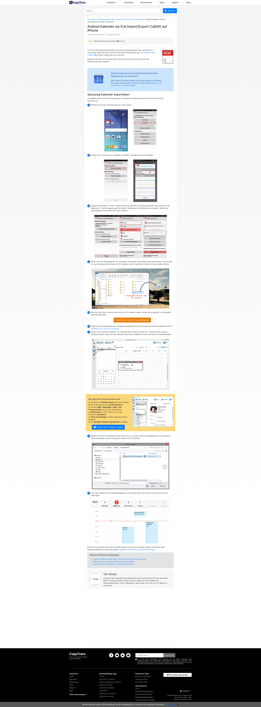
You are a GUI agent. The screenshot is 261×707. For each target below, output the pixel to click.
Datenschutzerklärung (143, 694)
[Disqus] (130, 615)
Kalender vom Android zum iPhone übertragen (137, 550)
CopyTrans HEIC (141, 682)
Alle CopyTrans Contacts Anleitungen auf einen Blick (114, 561)
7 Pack (101, 676)
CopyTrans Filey (141, 679)
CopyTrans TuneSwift (107, 693)
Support (175, 2)
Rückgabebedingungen (144, 697)
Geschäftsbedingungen (144, 691)
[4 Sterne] (92, 41)
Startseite (91, 19)
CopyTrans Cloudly (106, 696)
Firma (137, 689)
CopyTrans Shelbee (106, 688)
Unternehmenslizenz (77, 694)
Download (128, 2)
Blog (188, 2)
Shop (162, 2)
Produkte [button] (111, 2)
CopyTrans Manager (143, 676)
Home (71, 676)
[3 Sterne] (91, 41)
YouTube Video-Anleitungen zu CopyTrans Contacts (114, 564)
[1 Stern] (88, 41)
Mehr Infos (170, 704)
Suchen (171, 10)
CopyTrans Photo (105, 685)
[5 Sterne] (93, 41)
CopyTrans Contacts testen (109, 427)
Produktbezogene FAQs (106, 19)
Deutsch (186, 691)
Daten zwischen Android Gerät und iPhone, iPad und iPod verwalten (120, 559)
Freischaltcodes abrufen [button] (178, 675)
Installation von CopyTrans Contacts (105, 329)
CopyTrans (103, 691)
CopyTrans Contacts (125, 19)
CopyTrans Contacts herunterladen (132, 320)
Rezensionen (146, 2)
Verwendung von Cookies (145, 700)
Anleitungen (139, 19)
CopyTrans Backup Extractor (110, 682)
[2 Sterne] (90, 41)
